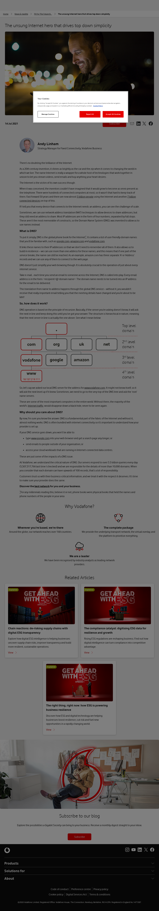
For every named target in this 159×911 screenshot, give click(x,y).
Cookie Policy (98, 106)
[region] (80, 107)
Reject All (90, 114)
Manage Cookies (48, 114)
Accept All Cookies (113, 114)
